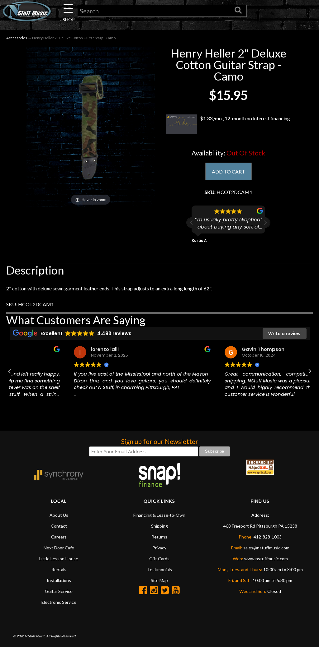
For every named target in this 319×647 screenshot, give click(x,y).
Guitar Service (59, 591)
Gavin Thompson (205, 349)
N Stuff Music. (35, 636)
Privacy (159, 547)
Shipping (159, 526)
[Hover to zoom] (90, 126)
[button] (265, 222)
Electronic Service (58, 602)
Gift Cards (159, 558)
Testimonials (159, 569)
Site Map (159, 580)
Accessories (16, 37)
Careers (59, 536)
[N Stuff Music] (26, 11)
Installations (59, 580)
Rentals (58, 569)
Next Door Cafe (59, 547)
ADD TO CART (228, 171)
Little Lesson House (58, 558)
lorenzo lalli (47, 349)
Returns (159, 536)
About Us (59, 515)
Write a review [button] (284, 333)
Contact (59, 526)
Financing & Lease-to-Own (159, 515)
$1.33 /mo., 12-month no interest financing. (245, 118)
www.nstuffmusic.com (266, 558)
